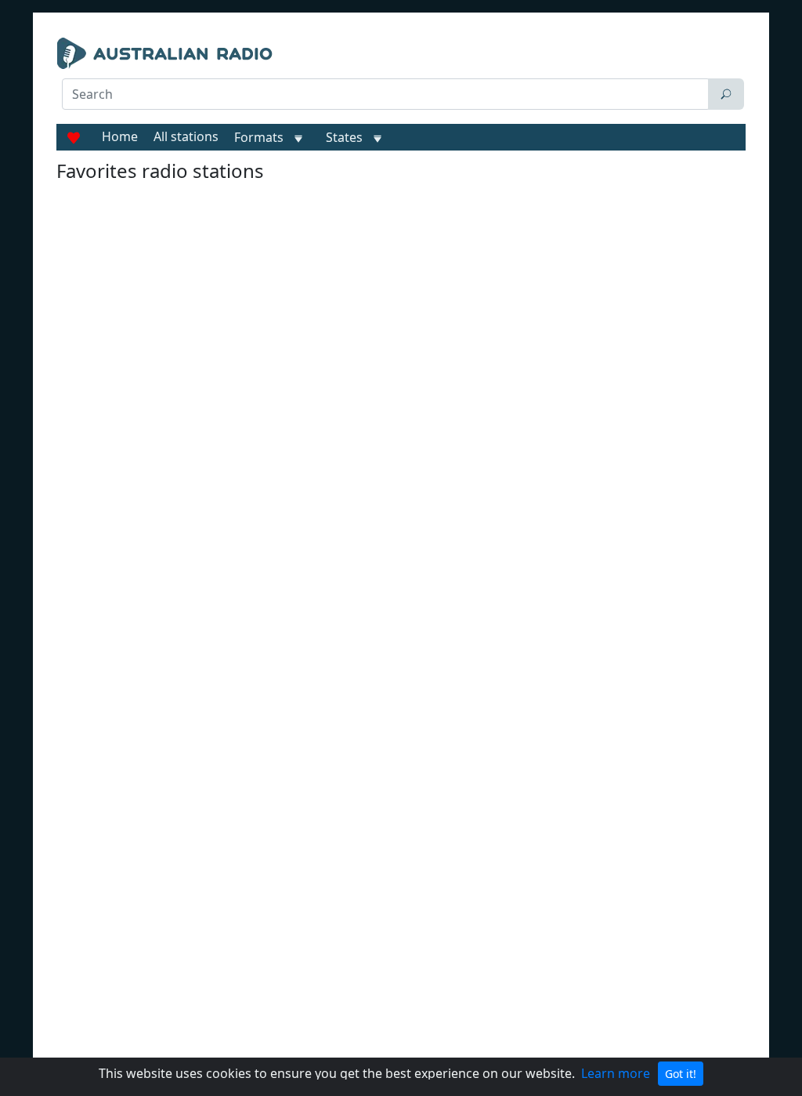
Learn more (615, 1073)
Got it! (680, 1073)
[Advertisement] (282, 150)
